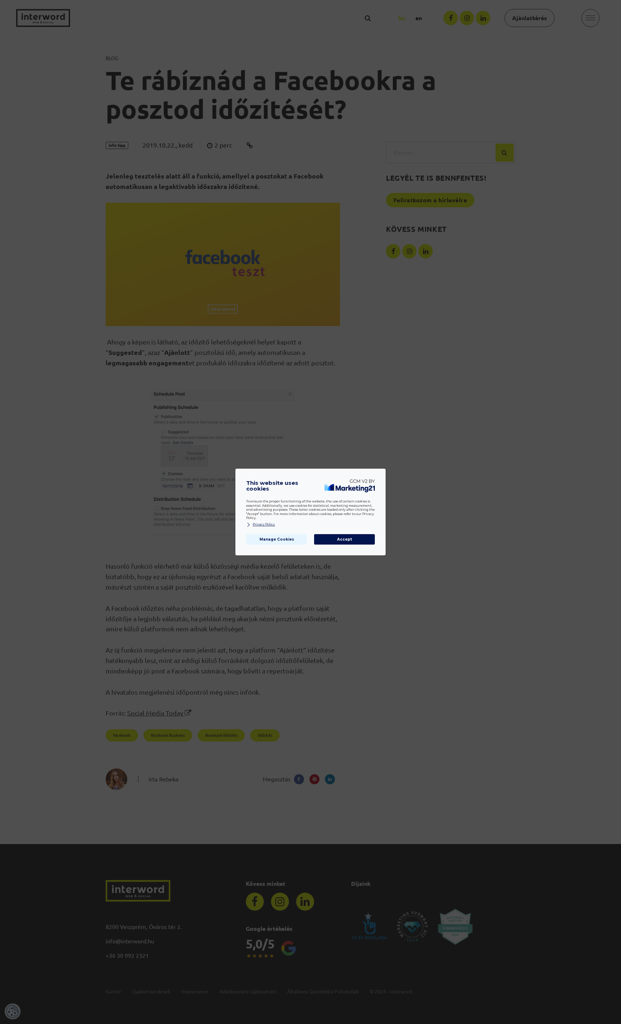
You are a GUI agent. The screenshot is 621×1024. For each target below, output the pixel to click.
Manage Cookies (276, 539)
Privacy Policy (264, 524)
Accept (344, 539)
